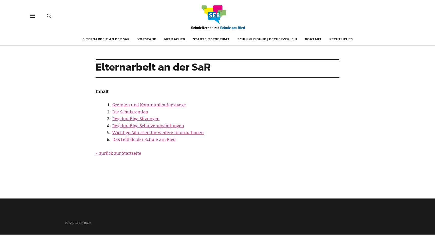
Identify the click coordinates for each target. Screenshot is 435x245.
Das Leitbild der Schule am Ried (144, 139)
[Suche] (49, 15)
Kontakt (313, 39)
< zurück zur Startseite (118, 153)
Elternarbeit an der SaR (106, 39)
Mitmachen (174, 39)
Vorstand (147, 39)
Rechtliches (341, 39)
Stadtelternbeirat (211, 39)
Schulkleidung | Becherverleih (267, 39)
